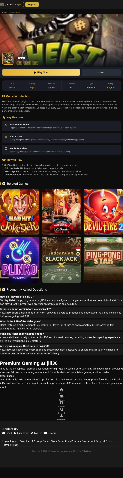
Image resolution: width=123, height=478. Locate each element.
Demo (101, 72)
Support (100, 441)
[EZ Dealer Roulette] (61, 212)
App (39, 441)
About (91, 441)
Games (12, 12)
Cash (84, 441)
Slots (54, 441)
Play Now (42, 72)
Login (18, 4)
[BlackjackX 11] (61, 260)
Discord (52, 433)
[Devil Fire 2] (103, 212)
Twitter (37, 433)
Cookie (110, 441)
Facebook (22, 433)
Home (4, 12)
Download (25, 441)
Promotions (64, 441)
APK (34, 441)
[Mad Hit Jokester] (19, 212)
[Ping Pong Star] (103, 260)
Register (32, 4)
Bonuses (76, 441)
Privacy (14, 444)
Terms (5, 444)
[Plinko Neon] (19, 260)
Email (8, 433)
